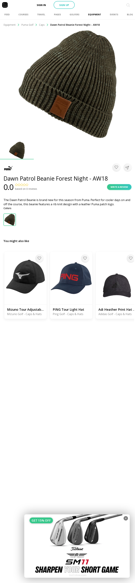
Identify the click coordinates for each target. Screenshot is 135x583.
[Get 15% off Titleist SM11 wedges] (77, 546)
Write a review (119, 187)
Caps (42, 24)
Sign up (64, 5)
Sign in (41, 5)
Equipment (10, 24)
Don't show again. (78, 574)
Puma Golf (27, 24)
